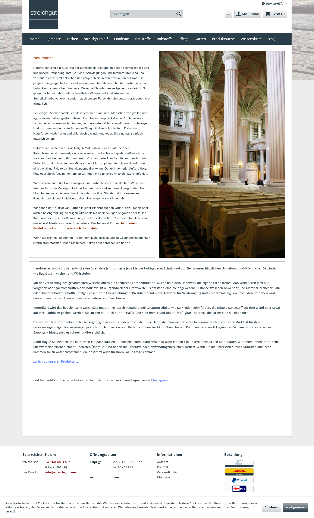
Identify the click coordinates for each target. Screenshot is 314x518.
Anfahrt (162, 462)
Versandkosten (168, 472)
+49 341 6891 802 (57, 462)
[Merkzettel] (228, 14)
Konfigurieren (295, 507)
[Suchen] (178, 14)
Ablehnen (271, 507)
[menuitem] (146, 14)
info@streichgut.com (60, 472)
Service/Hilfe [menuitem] (274, 3)
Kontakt (162, 467)
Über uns (163, 477)
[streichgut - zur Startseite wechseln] (43, 14)
